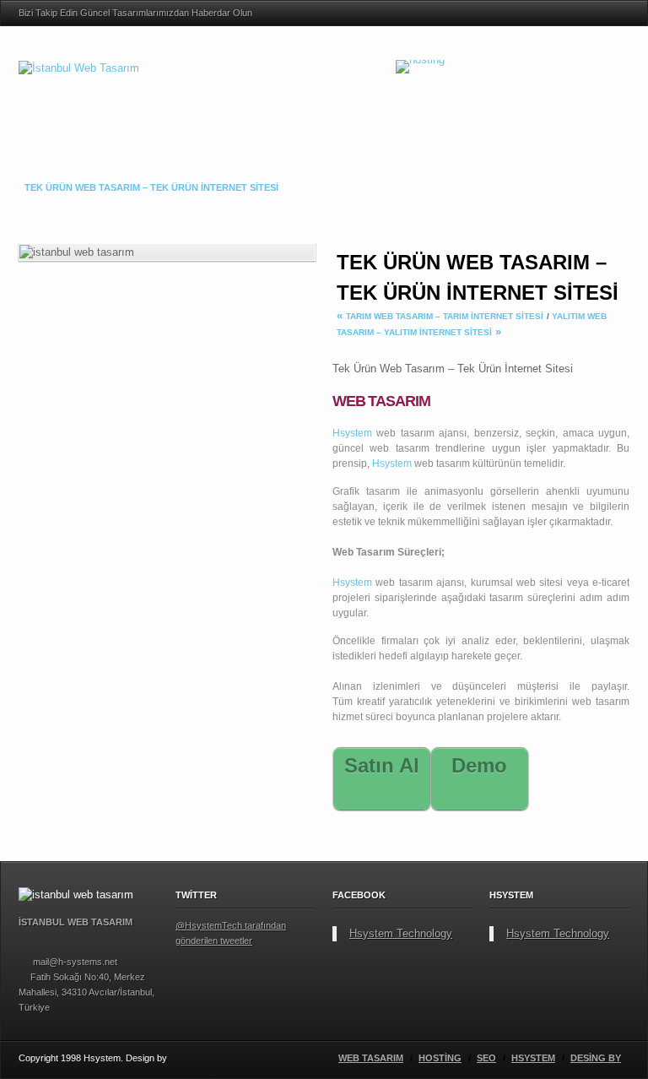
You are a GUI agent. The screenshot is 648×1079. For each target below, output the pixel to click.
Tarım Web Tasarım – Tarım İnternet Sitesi (444, 316)
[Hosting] (420, 65)
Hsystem (352, 433)
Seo (486, 1058)
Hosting (440, 1058)
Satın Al (418, 759)
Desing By (595, 1058)
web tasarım (405, 433)
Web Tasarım (370, 1058)
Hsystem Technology (400, 933)
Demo (516, 759)
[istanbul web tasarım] (614, 13)
